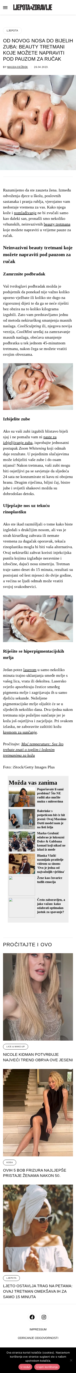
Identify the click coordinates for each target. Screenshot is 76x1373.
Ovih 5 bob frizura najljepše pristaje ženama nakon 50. (34, 1173)
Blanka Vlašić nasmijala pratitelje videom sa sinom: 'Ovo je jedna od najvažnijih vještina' (51, 863)
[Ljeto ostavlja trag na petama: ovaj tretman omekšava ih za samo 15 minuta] (38, 1228)
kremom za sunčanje (20, 732)
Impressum (38, 1329)
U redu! (25, 1367)
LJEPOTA (12, 30)
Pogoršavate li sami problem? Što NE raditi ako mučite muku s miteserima (50, 795)
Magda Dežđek (17, 67)
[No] (71, 1360)
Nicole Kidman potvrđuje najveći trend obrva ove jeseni (38, 1057)
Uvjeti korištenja (47, 1367)
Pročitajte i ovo (27, 944)
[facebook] (32, 1317)
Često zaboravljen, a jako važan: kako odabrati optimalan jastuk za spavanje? (51, 906)
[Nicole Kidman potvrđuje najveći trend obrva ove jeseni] (38, 997)
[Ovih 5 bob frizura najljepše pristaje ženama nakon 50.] (38, 1112)
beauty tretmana (57, 224)
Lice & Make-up (15, 1046)
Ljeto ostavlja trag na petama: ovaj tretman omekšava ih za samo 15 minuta (37, 1291)
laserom (29, 669)
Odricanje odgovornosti (38, 1338)
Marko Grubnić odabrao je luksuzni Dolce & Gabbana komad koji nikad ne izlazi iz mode (51, 841)
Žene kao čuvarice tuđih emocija (49, 880)
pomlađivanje (25, 213)
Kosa (9, 1162)
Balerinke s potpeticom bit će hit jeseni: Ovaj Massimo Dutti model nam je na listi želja (51, 819)
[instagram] (43, 1317)
